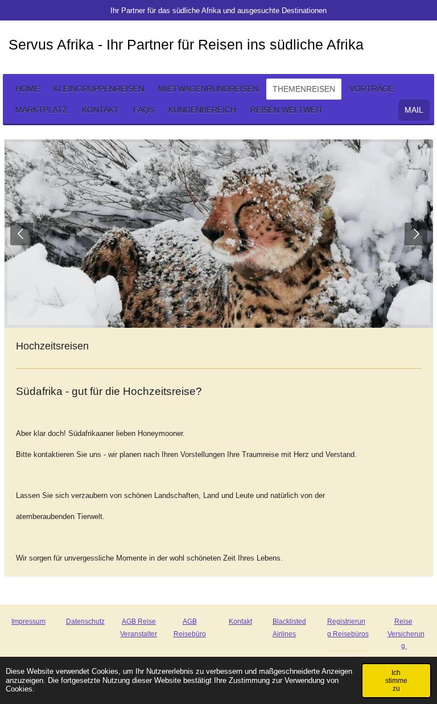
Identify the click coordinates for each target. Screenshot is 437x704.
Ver (392, 634)
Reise (403, 621)
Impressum (28, 621)
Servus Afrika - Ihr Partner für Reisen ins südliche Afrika (186, 44)
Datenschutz (85, 621)
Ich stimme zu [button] (396, 680)
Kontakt (240, 621)
